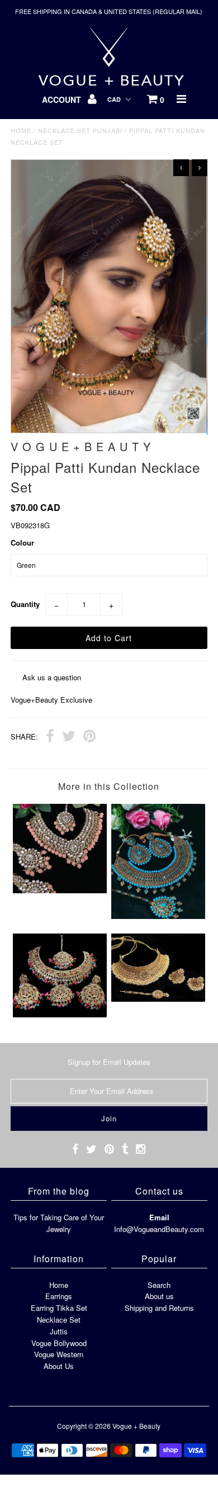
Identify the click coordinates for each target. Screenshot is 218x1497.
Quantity (25, 604)
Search (159, 1285)
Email (159, 1217)
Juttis (59, 1331)
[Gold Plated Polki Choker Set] (158, 998)
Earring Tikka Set (59, 1307)
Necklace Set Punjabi (80, 130)
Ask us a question (51, 677)
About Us (59, 1366)
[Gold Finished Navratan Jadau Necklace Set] (60, 1014)
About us (159, 1296)
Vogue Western (58, 1354)
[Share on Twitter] (68, 737)
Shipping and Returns (159, 1307)
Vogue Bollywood (59, 1343)
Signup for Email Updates (109, 1062)
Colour (22, 542)
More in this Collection (108, 786)
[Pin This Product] (89, 737)
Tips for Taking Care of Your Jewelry (58, 1223)
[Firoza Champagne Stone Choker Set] (158, 916)
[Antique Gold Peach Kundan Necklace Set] (60, 890)
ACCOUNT (62, 99)
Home (21, 130)
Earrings (58, 1296)
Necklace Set (58, 1319)
